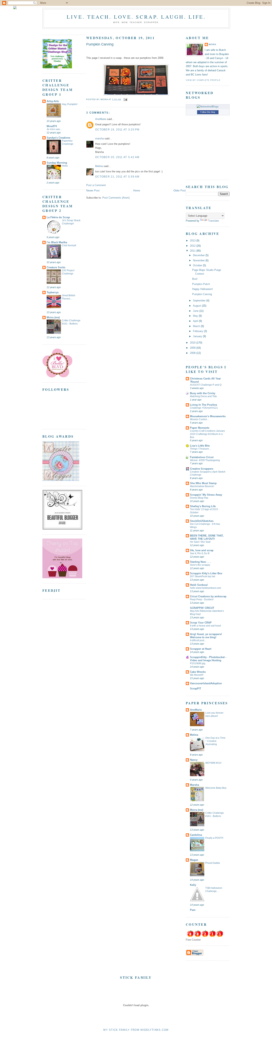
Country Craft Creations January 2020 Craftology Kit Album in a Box (207, 434)
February (198, 331)
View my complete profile (203, 80)
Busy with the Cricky (202, 393)
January (198, 336)
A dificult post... (198, 640)
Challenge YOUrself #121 (204, 407)
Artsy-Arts (53, 101)
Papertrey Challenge (67, 142)
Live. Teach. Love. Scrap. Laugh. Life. (136, 16)
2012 (193, 245)
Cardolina (196, 834)
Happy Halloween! (202, 289)
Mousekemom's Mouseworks (208, 416)
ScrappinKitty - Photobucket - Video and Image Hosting (208, 659)
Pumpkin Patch (201, 284)
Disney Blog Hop (199, 497)
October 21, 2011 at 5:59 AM (117, 176)
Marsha (194, 784)
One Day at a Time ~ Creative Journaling (215, 741)
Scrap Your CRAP (201, 622)
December (199, 255)
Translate (213, 220)
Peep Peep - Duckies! (201, 599)
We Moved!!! (196, 675)
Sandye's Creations (58, 137)
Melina (99, 166)
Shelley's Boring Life (203, 506)
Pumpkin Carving (99, 44)
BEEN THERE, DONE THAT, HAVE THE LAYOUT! (207, 537)
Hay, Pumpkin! (69, 104)
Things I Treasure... (200, 448)
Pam (193, 909)
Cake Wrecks (198, 671)
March (197, 326)
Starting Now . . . (200, 561)
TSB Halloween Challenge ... (213, 890)
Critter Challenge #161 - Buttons (71, 322)
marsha (99, 138)
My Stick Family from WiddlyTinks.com (135, 1029)
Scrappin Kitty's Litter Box (206, 573)
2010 (193, 342)
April (196, 320)
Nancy (194, 759)
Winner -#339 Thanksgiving (205, 460)
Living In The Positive (203, 404)
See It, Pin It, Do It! (199, 553)
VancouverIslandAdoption (206, 683)
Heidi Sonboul (199, 584)
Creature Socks (56, 267)
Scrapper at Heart (200, 648)
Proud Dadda (212, 863)
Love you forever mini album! (214, 714)
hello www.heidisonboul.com (205, 588)
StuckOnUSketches (201, 520)
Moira (212, 44)
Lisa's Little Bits (200, 445)
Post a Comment (96, 185)
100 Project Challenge (68, 272)
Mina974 (52, 126)
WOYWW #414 (213, 763)
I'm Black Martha (57, 242)
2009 (193, 347)
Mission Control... (199, 419)
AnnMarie (100, 119)
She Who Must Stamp (203, 483)
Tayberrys (53, 292)
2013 (193, 240)
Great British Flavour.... (68, 297)
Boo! (195, 278)
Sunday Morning (57, 162)
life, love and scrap (201, 550)
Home (136, 190)
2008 (193, 352)
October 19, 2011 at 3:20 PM (117, 129)
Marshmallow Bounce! (202, 486)
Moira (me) (53, 317)
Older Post (179, 190)
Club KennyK (69, 245)
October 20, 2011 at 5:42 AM (117, 157)
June (196, 310)
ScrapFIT (195, 688)
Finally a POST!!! (214, 838)
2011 (193, 250)
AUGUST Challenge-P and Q (205, 384)
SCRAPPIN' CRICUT (202, 607)
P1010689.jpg (197, 663)
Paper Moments (199, 427)
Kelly (193, 884)
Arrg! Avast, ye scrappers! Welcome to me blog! (206, 636)
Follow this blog (207, 112)
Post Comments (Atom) (116, 197)
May (196, 315)
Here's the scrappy (200, 565)
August (197, 305)
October (198, 265)
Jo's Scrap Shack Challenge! (71, 222)
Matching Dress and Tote (203, 396)
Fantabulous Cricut (201, 457)
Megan (194, 859)
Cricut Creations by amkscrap (208, 596)
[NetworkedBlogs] (208, 106)
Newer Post (93, 190)
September (199, 300)
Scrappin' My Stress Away (206, 494)
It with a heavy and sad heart (205, 625)
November (199, 260)
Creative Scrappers (201, 468)
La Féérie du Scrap (58, 217)
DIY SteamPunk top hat (202, 576)
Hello (65, 165)
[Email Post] (125, 99)
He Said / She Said (200, 542)
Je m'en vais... (54, 129)
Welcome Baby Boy (215, 788)
